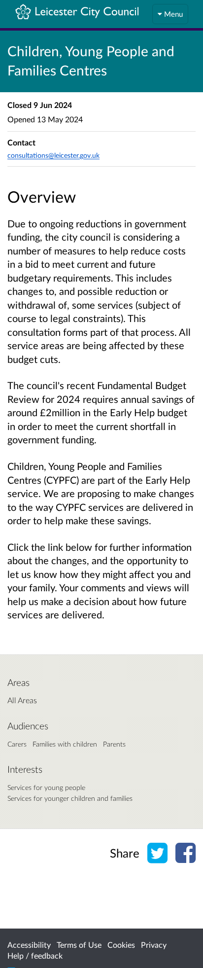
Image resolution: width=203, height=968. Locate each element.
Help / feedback (35, 955)
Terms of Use (79, 944)
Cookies (121, 944)
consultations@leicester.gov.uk (53, 155)
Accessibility (29, 944)
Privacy (154, 944)
